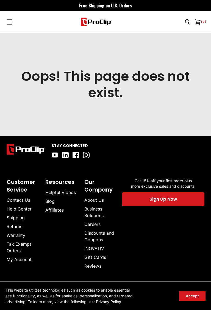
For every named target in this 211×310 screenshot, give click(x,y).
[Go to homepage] (96, 22)
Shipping (16, 217)
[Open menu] (9, 22)
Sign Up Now (163, 199)
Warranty (16, 235)
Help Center (19, 209)
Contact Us (18, 200)
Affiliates (54, 210)
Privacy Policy (108, 301)
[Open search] (187, 22)
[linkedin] (65, 155)
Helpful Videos (60, 192)
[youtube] (55, 155)
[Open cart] (197, 22)
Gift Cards (95, 257)
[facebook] (76, 155)
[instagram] (86, 155)
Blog (50, 201)
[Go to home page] (26, 150)
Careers (92, 224)
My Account (19, 259)
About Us (94, 200)
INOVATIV (94, 248)
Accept (192, 296)
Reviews (92, 266)
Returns (14, 226)
